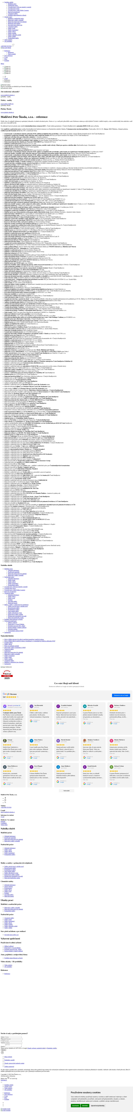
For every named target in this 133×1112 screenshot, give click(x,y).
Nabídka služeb (8, 2)
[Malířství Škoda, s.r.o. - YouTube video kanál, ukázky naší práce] (5, 1109)
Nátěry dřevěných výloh (15, 613)
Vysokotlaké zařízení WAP (15, 631)
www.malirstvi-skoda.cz (8, 95)
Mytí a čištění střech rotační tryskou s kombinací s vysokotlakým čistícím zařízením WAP (29, 641)
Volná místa (4, 825)
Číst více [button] (58, 719)
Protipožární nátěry (13, 38)
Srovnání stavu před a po (15, 25)
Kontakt (6, 60)
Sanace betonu (8, 886)
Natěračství (7, 651)
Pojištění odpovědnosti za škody (17, 15)
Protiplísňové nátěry (13, 609)
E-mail (3, 1041)
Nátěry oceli (11, 598)
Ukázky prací (8, 17)
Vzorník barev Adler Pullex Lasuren (18, 10)
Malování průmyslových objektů (17, 22)
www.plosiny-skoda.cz (7, 112)
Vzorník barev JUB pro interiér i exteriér (19, 7)
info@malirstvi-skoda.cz (8, 812)
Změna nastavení (9, 1066)
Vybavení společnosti (10, 621)
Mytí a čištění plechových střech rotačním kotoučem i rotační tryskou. (24, 639)
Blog (5, 59)
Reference (7, 51)
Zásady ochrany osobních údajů (36, 1048)
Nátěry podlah (12, 33)
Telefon (3, 1043)
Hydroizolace (8, 888)
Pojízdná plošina (12, 629)
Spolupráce (7, 632)
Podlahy (10, 600)
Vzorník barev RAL (14, 9)
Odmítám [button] (85, 1105)
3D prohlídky (8, 966)
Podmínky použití (9, 1060)
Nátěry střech (12, 31)
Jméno (2, 1037)
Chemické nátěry (13, 13)
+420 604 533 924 (6, 807)
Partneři (3, 821)
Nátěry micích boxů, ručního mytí (14, 866)
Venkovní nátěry (9, 649)
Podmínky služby (52, 1048)
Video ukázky (8, 39)
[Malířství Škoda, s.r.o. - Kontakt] (5, 1110)
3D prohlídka (8, 41)
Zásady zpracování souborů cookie (14, 1063)
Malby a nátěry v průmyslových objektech (16, 604)
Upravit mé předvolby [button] (97, 1105)
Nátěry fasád (11, 28)
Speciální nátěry (12, 601)
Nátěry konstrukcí (13, 30)
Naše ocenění (12, 54)
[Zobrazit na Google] (31, 706)
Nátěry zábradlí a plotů (14, 35)
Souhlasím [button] (75, 1105)
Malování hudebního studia (16, 618)
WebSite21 (4, 1080)
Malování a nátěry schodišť (16, 20)
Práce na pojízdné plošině (11, 646)
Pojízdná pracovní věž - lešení (16, 626)
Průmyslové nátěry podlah (15, 614)
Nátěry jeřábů (12, 36)
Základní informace (13, 570)
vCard (2, 817)
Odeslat (3, 1050)
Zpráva (3, 1046)
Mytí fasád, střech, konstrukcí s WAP (15, 647)
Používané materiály (14, 572)
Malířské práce (12, 4)
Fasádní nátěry (8, 642)
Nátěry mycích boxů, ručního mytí (18, 606)
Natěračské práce (13, 5)
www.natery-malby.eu (7, 104)
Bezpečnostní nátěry (14, 608)
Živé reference (8, 55)
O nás (6, 57)
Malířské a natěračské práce (16, 18)
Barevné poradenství (14, 12)
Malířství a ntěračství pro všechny (14, 662)
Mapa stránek (8, 1057)
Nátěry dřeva (11, 596)
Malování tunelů (12, 603)
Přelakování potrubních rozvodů (17, 616)
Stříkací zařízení (12, 622)
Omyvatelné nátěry (13, 611)
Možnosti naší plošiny (14, 23)
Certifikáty (4, 823)
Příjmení (3, 1039)
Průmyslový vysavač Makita (16, 624)
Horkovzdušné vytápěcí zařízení (17, 627)
